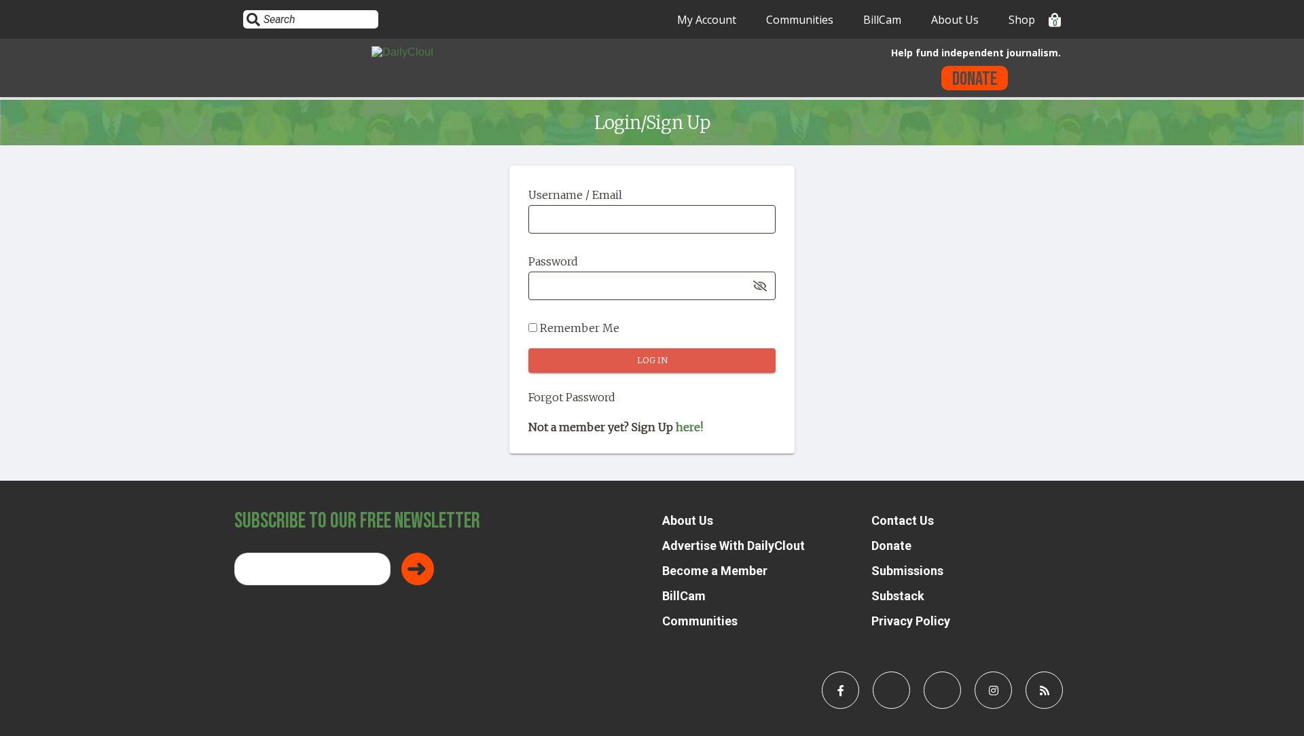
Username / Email (575, 195)
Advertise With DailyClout (733, 545)
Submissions (907, 571)
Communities (799, 19)
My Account (706, 19)
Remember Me (578, 328)
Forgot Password (571, 397)
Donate (974, 79)
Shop (1022, 19)
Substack (897, 596)
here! (689, 427)
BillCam (882, 19)
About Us (955, 19)
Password (553, 261)
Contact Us (902, 520)
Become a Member (714, 571)
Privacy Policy (910, 621)
